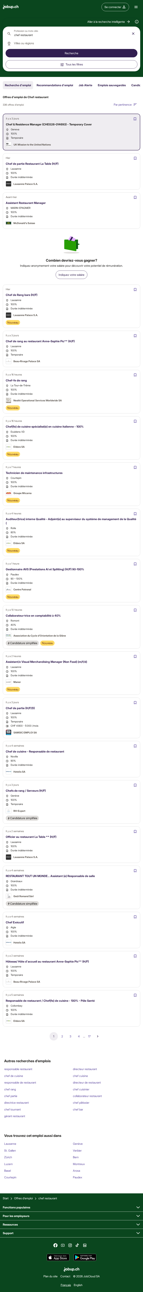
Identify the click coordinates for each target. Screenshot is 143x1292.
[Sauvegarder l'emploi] (135, 119)
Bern (76, 1157)
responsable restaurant (18, 1069)
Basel (7, 1170)
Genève (78, 1143)
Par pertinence (123, 104)
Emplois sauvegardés (112, 85)
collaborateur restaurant (87, 1096)
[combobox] (71, 33)
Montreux (79, 1164)
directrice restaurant (16, 1102)
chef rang (10, 1089)
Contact (65, 1276)
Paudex (77, 1177)
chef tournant (12, 1109)
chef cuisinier (81, 1089)
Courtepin (10, 1177)
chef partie (10, 1096)
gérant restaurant (14, 1116)
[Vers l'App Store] (58, 1257)
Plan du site (50, 1276)
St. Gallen (10, 1150)
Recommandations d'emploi (55, 85)
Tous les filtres (74, 64)
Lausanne (10, 1143)
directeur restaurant (85, 1069)
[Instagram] (70, 1245)
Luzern (8, 1164)
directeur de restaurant (87, 1082)
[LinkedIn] (84, 1245)
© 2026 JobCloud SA (86, 1276)
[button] (109, 21)
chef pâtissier (81, 1102)
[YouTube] (63, 1245)
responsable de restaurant (20, 1082)
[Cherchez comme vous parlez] (136, 21)
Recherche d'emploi (18, 85)
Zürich (8, 1157)
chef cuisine (80, 1075)
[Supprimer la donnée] (133, 33)
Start (6, 1198)
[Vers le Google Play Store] (85, 1257)
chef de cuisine (13, 1075)
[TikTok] (77, 1245)
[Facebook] (55, 1245)
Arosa (76, 1170)
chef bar (78, 1109)
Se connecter (112, 7)
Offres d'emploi (23, 1198)
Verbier (77, 1150)
